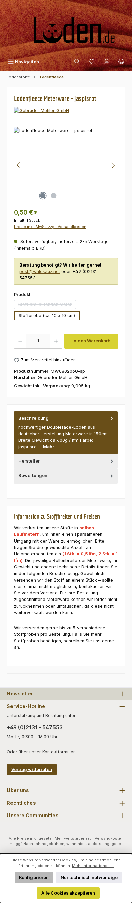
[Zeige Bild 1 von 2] (42, 195)
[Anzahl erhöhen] (56, 341)
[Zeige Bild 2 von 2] (53, 195)
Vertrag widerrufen (31, 769)
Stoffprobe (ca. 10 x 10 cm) (47, 315)
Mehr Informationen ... (93, 865)
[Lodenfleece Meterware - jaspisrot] (66, 165)
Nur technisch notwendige (89, 877)
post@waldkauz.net (39, 271)
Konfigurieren (34, 877)
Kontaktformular (58, 751)
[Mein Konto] (106, 61)
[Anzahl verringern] (20, 341)
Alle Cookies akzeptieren (68, 893)
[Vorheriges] (19, 165)
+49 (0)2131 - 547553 (35, 727)
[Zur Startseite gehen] (66, 33)
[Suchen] (77, 61)
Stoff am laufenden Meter (47, 305)
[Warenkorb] (121, 61)
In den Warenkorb (91, 340)
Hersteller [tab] (29, 461)
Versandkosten (109, 838)
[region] (66, 165)
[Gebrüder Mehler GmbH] (66, 110)
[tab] (66, 432)
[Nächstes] (113, 165)
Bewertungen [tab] (32, 475)
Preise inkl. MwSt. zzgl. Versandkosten (50, 226)
